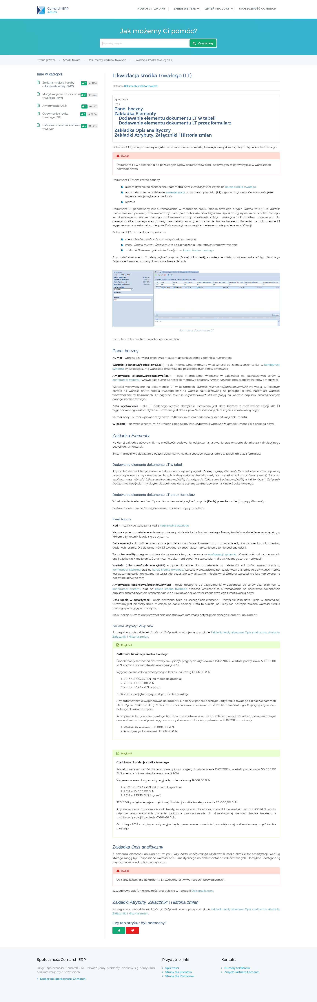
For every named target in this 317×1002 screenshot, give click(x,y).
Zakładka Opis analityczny (142, 130)
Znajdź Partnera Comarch (242, 972)
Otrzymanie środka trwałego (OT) (55, 115)
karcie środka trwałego (240, 187)
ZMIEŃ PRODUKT (217, 8)
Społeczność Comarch (257, 8)
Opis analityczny (202, 890)
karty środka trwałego (174, 525)
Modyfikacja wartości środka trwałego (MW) (61, 96)
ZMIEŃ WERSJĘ (185, 8)
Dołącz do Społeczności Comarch (62, 979)
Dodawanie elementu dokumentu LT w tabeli (167, 118)
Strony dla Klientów (178, 972)
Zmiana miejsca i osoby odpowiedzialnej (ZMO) (58, 84)
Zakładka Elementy (135, 114)
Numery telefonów (237, 968)
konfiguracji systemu (126, 379)
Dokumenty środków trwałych (140, 86)
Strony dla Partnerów (179, 976)
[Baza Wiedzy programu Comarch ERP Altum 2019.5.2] (52, 9)
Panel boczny (128, 109)
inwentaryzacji (175, 192)
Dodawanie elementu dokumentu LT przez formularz (175, 123)
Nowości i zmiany (151, 8)
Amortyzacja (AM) (54, 105)
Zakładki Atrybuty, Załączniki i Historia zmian (163, 135)
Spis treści (172, 968)
